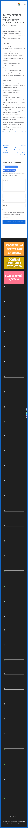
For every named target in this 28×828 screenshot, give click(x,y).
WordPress (18, 823)
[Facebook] (10, 817)
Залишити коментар (8, 26)
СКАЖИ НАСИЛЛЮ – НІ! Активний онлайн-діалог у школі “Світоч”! (19, 150)
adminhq (14, 25)
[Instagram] (13, 817)
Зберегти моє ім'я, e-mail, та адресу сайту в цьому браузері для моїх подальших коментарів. (13, 215)
